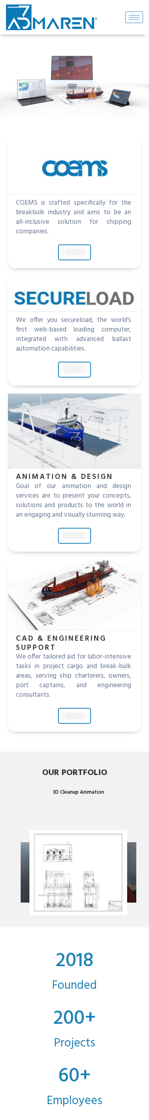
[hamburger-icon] (134, 17)
